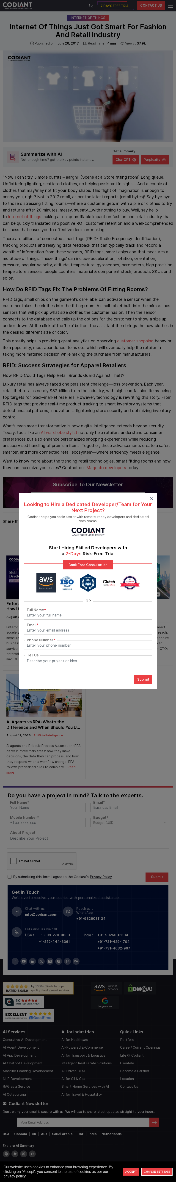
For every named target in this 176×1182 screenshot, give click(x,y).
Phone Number (41, 640)
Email (32, 625)
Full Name (36, 610)
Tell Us (33, 655)
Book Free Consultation (88, 565)
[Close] (151, 498)
